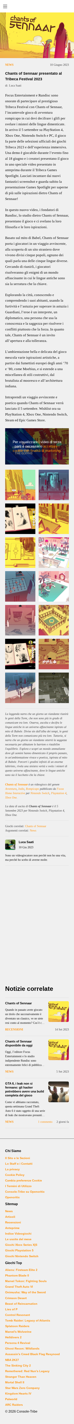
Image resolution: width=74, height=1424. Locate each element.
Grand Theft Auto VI (19, 1286)
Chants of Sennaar (16, 784)
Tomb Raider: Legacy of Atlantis (27, 1320)
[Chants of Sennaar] (58, 1011)
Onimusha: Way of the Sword (25, 1292)
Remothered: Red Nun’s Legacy (27, 1371)
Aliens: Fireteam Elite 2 (21, 1270)
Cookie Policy (14, 1175)
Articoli (10, 1216)
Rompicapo (32, 788)
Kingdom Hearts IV (18, 1393)
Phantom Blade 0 (17, 1275)
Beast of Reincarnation (21, 1303)
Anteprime (12, 1228)
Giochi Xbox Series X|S (21, 1244)
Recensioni (14, 1029)
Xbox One (11, 797)
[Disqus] (37, 926)
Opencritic (12, 1197)
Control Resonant (17, 1315)
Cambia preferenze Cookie (23, 1180)
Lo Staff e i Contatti (18, 1163)
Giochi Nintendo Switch (21, 1256)
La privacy (12, 1169)
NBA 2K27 (12, 1360)
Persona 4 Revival (17, 1343)
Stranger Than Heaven (20, 1376)
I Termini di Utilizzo (18, 1186)
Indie (21, 788)
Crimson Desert (16, 1298)
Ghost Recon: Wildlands (22, 1348)
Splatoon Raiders (17, 1326)
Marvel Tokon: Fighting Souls (26, 1281)
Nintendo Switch (39, 793)
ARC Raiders (14, 1404)
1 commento (45, 1121)
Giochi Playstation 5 (19, 1250)
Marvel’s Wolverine (18, 1331)
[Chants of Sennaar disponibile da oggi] (58, 1049)
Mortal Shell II (14, 1382)
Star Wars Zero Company (22, 1388)
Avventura (11, 788)
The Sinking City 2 (18, 1365)
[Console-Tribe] (37, 6)
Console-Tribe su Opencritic (25, 1191)
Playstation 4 (58, 793)
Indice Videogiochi (18, 1233)
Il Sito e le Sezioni (17, 1158)
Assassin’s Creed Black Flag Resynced (32, 1354)
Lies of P (11, 1309)
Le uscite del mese (18, 1239)
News (9, 64)
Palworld (11, 1399)
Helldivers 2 (13, 1337)
